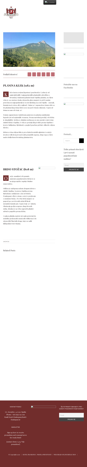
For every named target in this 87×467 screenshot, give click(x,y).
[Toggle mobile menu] (83, 7)
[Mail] (53, 74)
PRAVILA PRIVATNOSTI (44, 454)
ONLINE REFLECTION (69, 454)
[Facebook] (29, 74)
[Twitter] (34, 74)
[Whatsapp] (43, 74)
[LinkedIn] (39, 74)
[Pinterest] (48, 74)
